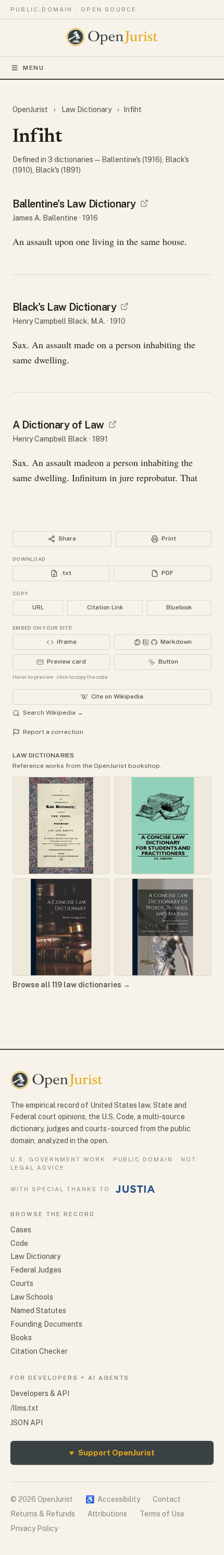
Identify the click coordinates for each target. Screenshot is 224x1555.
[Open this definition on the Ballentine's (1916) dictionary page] (144, 203)
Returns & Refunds (42, 1514)
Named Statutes (38, 1310)
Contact (167, 1499)
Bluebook (179, 607)
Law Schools (31, 1297)
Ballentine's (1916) (132, 159)
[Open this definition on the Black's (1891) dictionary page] (112, 424)
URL (38, 607)
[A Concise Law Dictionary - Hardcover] (61, 927)
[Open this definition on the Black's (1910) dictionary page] (124, 306)
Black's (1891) (58, 170)
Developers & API (39, 1393)
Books (21, 1337)
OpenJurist (31, 109)
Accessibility (112, 1499)
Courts (21, 1283)
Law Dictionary (86, 109)
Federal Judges (35, 1270)
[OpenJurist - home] (112, 37)
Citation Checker (39, 1351)
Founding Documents (46, 1324)
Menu (33, 67)
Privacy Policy (34, 1528)
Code (19, 1243)
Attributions (107, 1514)
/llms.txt (24, 1408)
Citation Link (105, 607)
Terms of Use (162, 1514)
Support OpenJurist (112, 1452)
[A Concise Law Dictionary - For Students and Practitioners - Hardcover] (162, 825)
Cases (20, 1230)
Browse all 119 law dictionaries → (71, 985)
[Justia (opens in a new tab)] (135, 1189)
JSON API (26, 1422)
